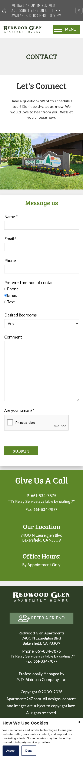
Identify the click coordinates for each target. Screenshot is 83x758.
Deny (28, 750)
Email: (10, 238)
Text (11, 302)
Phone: (10, 260)
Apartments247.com (23, 698)
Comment (13, 337)
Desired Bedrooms (20, 315)
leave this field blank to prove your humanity (20, 42)
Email (12, 295)
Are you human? (19, 410)
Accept (11, 750)
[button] (79, 10)
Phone (13, 289)
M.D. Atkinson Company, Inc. (41, 679)
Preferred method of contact (29, 282)
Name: (11, 216)
